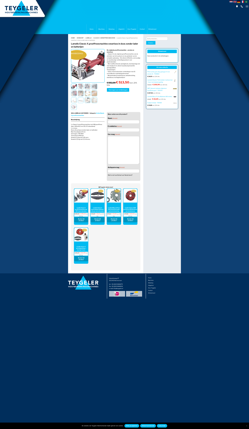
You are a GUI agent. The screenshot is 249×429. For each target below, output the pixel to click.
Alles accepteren (131, 425)
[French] (243, 1)
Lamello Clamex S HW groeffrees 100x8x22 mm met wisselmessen (130, 209)
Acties (98, 113)
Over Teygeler (132, 29)
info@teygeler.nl (118, 288)
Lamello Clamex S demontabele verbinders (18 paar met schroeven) (97, 209)
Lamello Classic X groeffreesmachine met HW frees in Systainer (81, 209)
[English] (235, 1)
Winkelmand (152, 29)
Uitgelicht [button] (121, 29)
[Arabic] (247, 1)
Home (91, 29)
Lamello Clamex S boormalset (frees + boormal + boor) (81, 248)
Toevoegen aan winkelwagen (118, 90)
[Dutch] (231, 1)
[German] (239, 1)
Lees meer (162, 425)
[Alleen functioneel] (247, 426)
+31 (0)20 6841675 (117, 284)
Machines (101, 29)
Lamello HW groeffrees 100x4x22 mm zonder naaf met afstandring (114, 209)
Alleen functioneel (148, 425)
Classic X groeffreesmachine (104, 38)
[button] (101, 52)
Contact (142, 29)
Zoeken (150, 43)
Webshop (111, 29)
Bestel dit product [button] (81, 219)
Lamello (89, 38)
